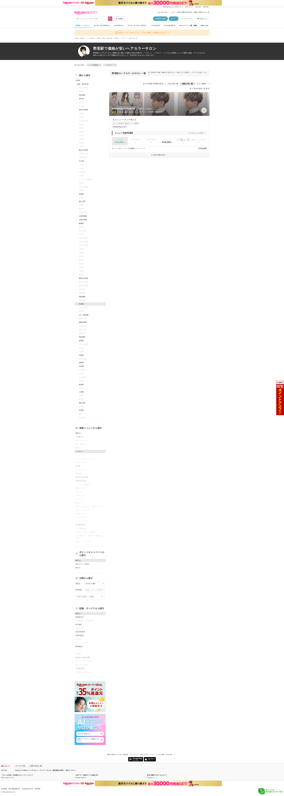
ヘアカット (79, 437)
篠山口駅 (82, 201)
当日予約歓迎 (80, 632)
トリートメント (81, 481)
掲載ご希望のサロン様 (201, 12)
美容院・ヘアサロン (83, 25)
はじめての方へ (163, 12)
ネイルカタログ (169, 25)
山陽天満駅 (83, 220)
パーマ (77, 466)
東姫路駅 (82, 337)
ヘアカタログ (155, 25)
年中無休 (78, 624)
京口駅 (81, 161)
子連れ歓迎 (79, 635)
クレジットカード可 (82, 657)
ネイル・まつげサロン (102, 25)
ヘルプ (172, 12)
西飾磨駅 (82, 297)
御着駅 (81, 194)
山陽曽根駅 (83, 216)
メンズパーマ (80, 525)
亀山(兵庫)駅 (83, 150)
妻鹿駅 (81, 384)
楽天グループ (189, 7)
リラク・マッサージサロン (137, 25)
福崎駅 (81, 362)
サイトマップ (134, 754)
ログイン (174, 19)
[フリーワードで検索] (110, 18)
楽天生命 (198, 7)
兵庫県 (98, 38)
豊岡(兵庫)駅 (83, 278)
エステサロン (119, 25)
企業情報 (4, 789)
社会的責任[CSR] (27, 789)
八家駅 (81, 392)
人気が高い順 (172, 84)
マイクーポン (188, 19)
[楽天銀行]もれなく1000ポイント (173, 7)
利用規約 (125, 754)
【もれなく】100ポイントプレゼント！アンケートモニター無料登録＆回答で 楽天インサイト (45, 770)
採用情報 (37, 789)
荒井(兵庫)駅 (83, 110)
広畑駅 (81, 355)
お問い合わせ (144, 754)
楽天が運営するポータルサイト (157, 775)
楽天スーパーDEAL (82, 564)
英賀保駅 (82, 95)
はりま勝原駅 (84, 315)
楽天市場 (205, 7)
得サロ (77, 568)
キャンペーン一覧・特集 (188, 25)
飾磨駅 (81, 223)
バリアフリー (80, 668)
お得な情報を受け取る (184, 12)
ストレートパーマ (81, 477)
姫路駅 (81, 340)
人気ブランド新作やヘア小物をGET (86, 775)
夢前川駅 (82, 403)
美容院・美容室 (79, 38)
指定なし (78, 433)
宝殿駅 (81, 366)
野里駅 (116, 38)
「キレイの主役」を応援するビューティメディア (17, 775)
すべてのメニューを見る (195, 133)
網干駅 (81, 99)
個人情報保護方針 (14, 789)
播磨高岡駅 (83, 322)
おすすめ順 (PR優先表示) (153, 84)
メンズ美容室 (90, 38)
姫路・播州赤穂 (107, 38)
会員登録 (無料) (160, 19)
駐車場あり (79, 646)
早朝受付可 (79, 617)
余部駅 (81, 410)
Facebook (169, 754)
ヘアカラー (123, 38)
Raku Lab (204, 25)
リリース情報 (160, 754)
